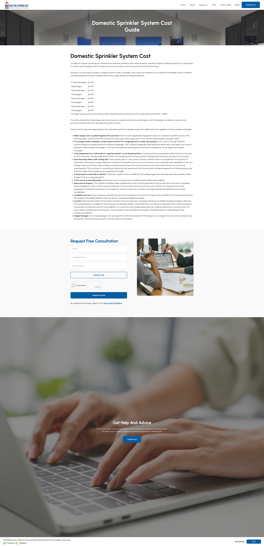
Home (183, 5)
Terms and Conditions (112, 303)
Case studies (225, 5)
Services (202, 5)
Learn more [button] (66, 540)
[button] (5, 543)
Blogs (237, 5)
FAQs (214, 5)
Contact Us (251, 5)
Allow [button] (254, 541)
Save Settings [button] (240, 541)
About (192, 5)
